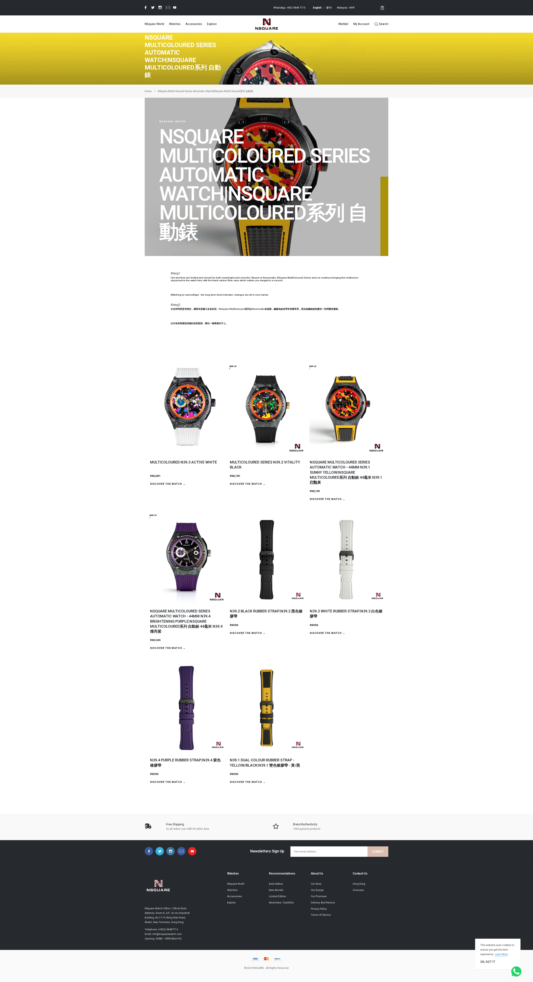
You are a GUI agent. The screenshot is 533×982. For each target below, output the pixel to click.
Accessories (194, 24)
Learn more (501, 954)
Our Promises (319, 896)
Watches (175, 24)
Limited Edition (277, 896)
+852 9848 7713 (296, 8)
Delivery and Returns (323, 903)
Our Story (316, 884)
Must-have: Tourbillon (281, 903)
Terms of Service (321, 915)
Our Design (317, 890)
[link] (145, 7)
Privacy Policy (319, 909)
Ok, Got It (487, 962)
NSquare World (154, 24)
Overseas (358, 890)
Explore (212, 24)
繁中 (328, 8)
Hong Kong (359, 884)
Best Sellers (276, 884)
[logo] (266, 24)
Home (148, 91)
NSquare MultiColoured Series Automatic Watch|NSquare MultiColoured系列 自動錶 (205, 91)
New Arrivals (276, 890)
